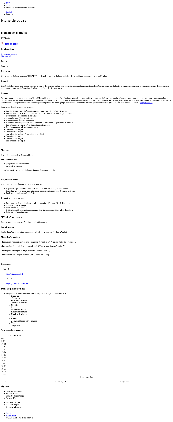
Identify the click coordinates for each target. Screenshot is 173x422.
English (9, 12)
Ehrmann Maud (7, 56)
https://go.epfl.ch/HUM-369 (17, 284)
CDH (8, 5)
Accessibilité (11, 415)
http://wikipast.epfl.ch (14, 274)
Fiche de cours (11, 43)
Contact (9, 413)
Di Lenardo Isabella (9, 54)
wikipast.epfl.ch (146, 103)
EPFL (8, 3)
